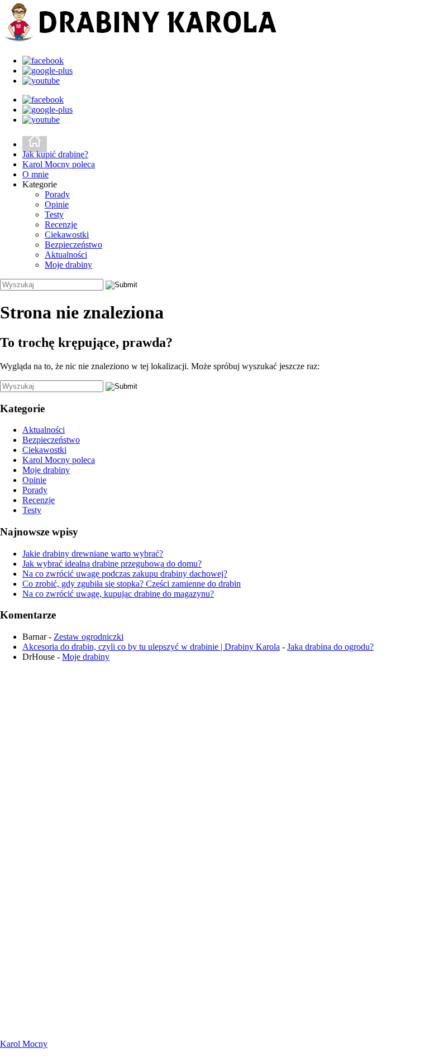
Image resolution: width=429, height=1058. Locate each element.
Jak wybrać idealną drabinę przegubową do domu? (112, 563)
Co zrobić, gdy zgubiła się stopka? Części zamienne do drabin (131, 583)
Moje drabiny (68, 264)
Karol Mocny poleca (58, 164)
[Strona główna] (34, 144)
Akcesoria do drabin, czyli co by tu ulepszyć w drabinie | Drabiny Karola (151, 646)
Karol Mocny (23, 1044)
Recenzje (61, 224)
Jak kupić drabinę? (55, 154)
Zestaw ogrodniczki (88, 636)
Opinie (57, 204)
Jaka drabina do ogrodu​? (330, 646)
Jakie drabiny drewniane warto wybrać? (92, 553)
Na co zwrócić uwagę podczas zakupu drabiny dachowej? (124, 573)
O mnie (35, 174)
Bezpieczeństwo (73, 244)
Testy (54, 214)
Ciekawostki (67, 234)
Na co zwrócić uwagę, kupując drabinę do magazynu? (118, 593)
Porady (57, 194)
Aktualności (66, 254)
